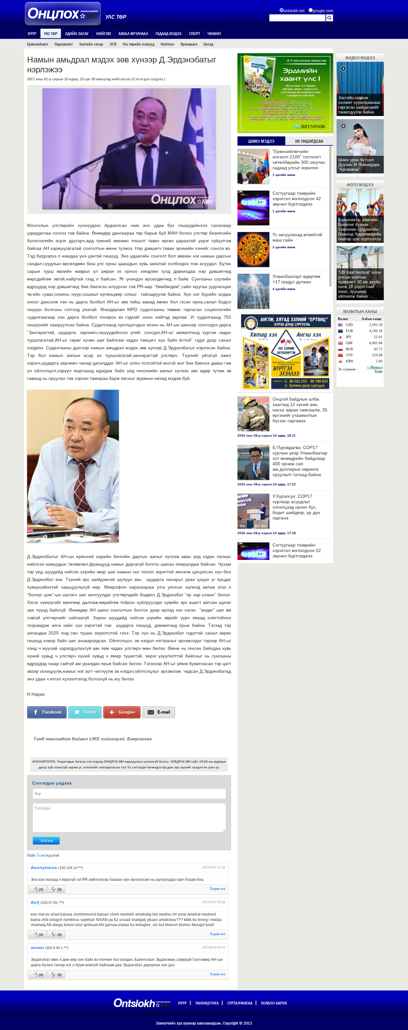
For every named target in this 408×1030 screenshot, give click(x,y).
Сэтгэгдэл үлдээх (148, 79)
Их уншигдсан (309, 141)
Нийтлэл (167, 44)
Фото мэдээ (360, 185)
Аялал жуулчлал (133, 33)
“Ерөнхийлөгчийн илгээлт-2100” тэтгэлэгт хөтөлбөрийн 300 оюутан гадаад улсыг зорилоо (299, 159)
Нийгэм (103, 33)
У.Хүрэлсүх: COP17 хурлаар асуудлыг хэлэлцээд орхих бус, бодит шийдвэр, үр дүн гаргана (296, 507)
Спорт (194, 33)
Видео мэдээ (360, 58)
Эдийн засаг (77, 33)
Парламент (64, 44)
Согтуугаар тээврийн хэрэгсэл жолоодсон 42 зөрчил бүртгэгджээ (297, 199)
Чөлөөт (214, 33)
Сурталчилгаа (239, 1003)
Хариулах (218, 888)
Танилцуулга (207, 1003)
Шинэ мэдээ (261, 141)
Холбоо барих (274, 1003)
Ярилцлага (188, 44)
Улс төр (50, 33)
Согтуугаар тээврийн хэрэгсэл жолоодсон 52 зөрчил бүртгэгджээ (297, 550)
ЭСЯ (113, 44)
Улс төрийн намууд (138, 44)
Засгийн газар (91, 44)
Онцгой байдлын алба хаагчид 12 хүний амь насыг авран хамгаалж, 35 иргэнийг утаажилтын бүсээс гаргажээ (300, 409)
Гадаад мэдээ (168, 33)
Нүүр (32, 33)
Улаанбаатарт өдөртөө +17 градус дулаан (296, 279)
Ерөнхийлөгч (37, 44)
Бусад (208, 44)
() (41, 889)
